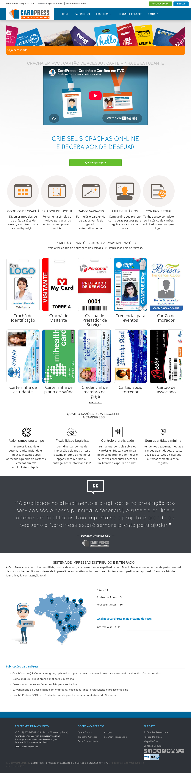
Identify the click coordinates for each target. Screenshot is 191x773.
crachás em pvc (26, 463)
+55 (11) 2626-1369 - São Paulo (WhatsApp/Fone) (41, 732)
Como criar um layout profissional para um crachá (43, 678)
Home (65, 14)
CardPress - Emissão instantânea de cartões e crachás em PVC (70, 762)
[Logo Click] (30, 14)
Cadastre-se (82, 14)
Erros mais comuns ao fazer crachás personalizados (44, 684)
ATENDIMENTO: (13, 4)
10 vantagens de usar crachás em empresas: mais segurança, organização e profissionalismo (70, 689)
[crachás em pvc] (95, 32)
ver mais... (95, 402)
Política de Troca (153, 736)
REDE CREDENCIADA (76, 4)
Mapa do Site (151, 741)
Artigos (108, 732)
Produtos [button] (102, 14)
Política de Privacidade (156, 732)
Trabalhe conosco (87, 736)
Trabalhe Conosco (130, 14)
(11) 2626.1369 (55, 4)
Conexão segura (153, 745)
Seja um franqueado (115, 736)
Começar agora (96, 162)
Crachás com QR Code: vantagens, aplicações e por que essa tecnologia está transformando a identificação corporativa (86, 673)
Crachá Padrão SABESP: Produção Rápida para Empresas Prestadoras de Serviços (64, 695)
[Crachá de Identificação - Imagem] (23, 284)
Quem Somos (85, 732)
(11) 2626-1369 (27, 4)
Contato (153, 14)
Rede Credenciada (88, 741)
